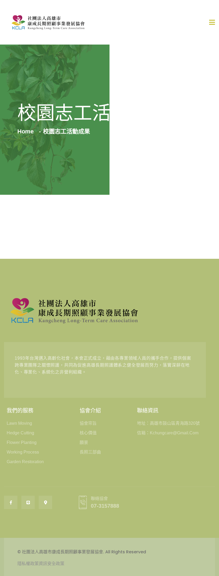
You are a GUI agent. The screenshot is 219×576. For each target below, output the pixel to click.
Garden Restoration (25, 461)
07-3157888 (105, 506)
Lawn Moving (19, 423)
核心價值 (88, 433)
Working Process (23, 452)
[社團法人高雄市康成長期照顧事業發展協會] (48, 22)
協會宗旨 (88, 423)
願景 (84, 442)
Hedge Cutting (20, 433)
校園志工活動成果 (66, 131)
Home (27, 131)
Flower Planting (22, 442)
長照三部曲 (90, 452)
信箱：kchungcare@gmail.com (167, 433)
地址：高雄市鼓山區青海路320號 (168, 423)
